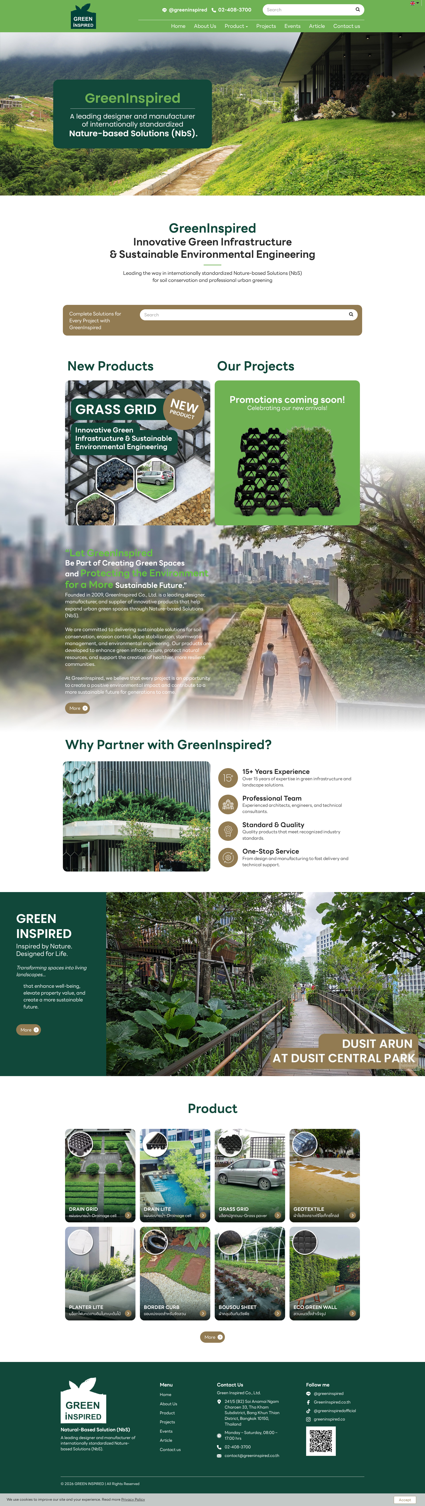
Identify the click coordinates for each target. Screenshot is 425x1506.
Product (235, 26)
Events (292, 26)
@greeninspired (329, 1393)
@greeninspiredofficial (335, 1410)
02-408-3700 (238, 1447)
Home (178, 26)
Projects (266, 26)
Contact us (346, 26)
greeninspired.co (329, 1419)
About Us (205, 26)
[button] (32, 114)
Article (317, 26)
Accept (405, 1500)
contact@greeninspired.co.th (252, 1455)
